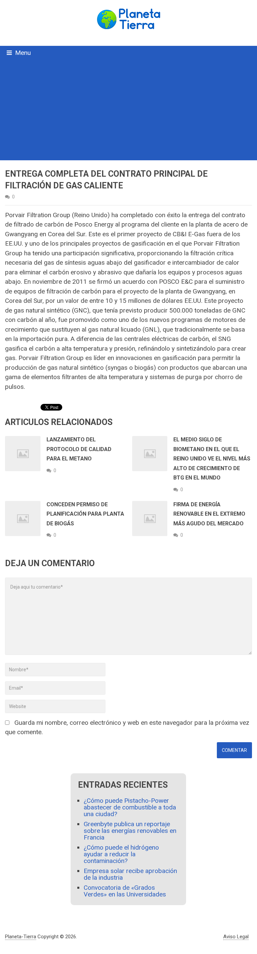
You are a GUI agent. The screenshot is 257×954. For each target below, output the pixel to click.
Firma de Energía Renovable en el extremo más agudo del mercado (209, 514)
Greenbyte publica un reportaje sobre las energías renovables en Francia (130, 830)
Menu (23, 53)
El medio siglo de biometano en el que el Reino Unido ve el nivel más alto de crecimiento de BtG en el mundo (211, 458)
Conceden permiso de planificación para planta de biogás (85, 514)
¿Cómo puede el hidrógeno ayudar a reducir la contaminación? (121, 854)
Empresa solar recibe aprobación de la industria (130, 874)
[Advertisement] (128, 110)
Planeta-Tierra (20, 937)
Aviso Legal (236, 937)
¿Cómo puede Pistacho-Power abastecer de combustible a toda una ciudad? (130, 807)
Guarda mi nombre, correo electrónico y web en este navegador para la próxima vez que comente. (127, 727)
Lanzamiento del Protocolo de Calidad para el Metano (79, 449)
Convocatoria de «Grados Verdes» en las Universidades (125, 891)
